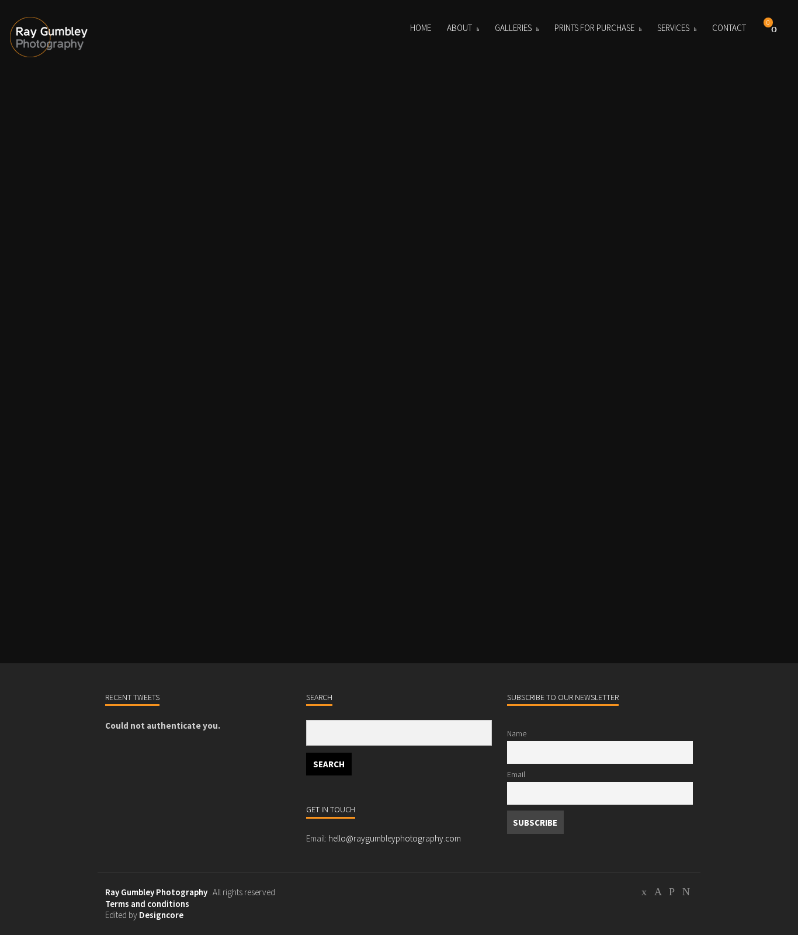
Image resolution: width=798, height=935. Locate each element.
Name (516, 734)
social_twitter (644, 893)
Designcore (161, 914)
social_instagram (672, 893)
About (459, 27)
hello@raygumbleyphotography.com (394, 838)
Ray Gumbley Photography (156, 892)
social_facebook (658, 893)
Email (516, 775)
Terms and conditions (147, 903)
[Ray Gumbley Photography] (51, 37)
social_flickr (686, 893)
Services (673, 27)
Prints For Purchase (594, 27)
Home (420, 27)
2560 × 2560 (176, 586)
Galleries (513, 27)
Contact (729, 27)
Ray (136, 559)
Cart (774, 28)
